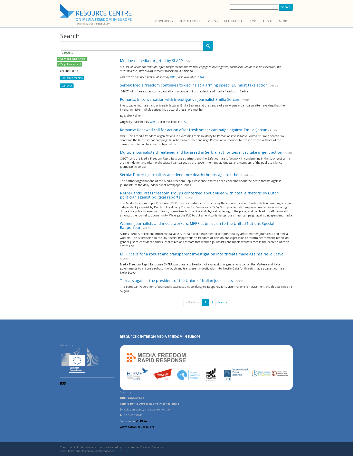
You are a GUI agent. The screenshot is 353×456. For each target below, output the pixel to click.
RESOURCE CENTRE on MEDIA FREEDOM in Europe (160, 336)
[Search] (208, 46)
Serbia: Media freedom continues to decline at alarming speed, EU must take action (194, 85)
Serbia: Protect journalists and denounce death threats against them (181, 174)
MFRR (283, 21)
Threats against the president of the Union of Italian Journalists (176, 280)
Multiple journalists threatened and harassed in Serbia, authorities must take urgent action (201, 152)
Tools (211, 21)
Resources (163, 21)
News (252, 21)
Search (285, 7)
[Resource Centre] (96, 14)
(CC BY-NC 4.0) (122, 451)
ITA (202, 77)
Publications (189, 21)
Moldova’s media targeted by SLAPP (151, 60)
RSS (63, 383)
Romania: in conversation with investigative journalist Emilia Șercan (179, 99)
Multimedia (233, 21)
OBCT (173, 77)
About (268, 21)
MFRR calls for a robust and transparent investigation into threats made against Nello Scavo (202, 254)
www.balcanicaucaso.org (137, 427)
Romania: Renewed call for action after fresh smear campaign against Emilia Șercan (193, 129)
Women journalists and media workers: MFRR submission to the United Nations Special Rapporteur (197, 225)
